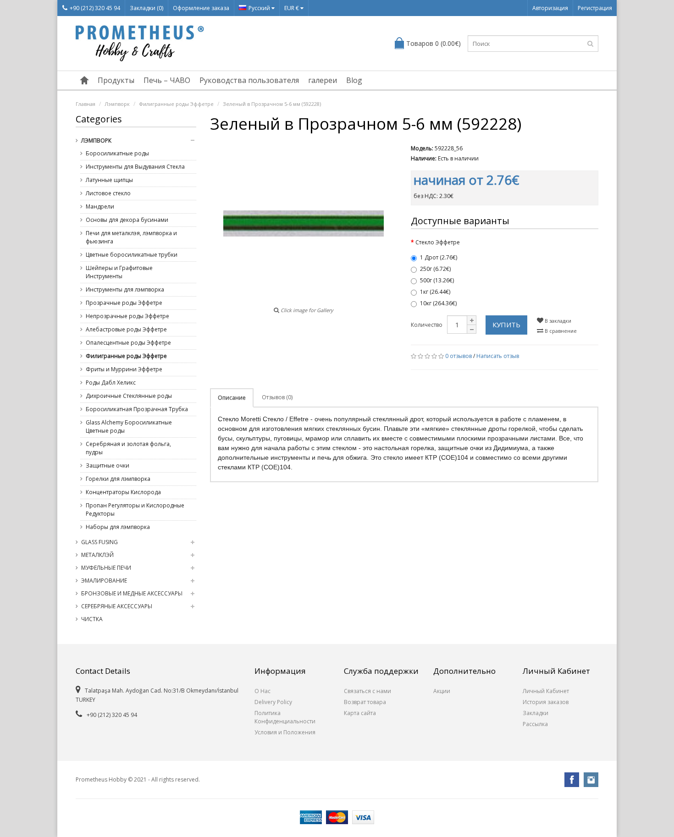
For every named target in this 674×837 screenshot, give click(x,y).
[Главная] (84, 80)
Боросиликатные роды (117, 153)
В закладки (557, 320)
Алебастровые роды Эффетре (126, 329)
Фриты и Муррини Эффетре (124, 369)
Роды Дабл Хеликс (111, 382)
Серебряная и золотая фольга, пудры (128, 448)
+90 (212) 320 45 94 (95, 8)
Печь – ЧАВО (167, 80)
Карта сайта (360, 713)
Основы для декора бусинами (127, 220)
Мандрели (100, 206)
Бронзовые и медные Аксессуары (131, 593)
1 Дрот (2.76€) (438, 257)
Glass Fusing (99, 542)
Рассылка (535, 724)
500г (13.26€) (437, 280)
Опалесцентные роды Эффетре (128, 343)
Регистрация (595, 8)
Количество (426, 325)
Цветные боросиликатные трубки (131, 255)
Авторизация (550, 8)
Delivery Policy (273, 702)
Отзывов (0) (277, 397)
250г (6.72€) (435, 269)
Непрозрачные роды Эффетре (127, 316)
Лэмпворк (117, 103)
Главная (85, 103)
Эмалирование (104, 580)
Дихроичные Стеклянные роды (129, 396)
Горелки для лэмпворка (118, 479)
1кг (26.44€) (435, 292)
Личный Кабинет (546, 691)
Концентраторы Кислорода (123, 492)
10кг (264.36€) (438, 303)
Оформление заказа (201, 8)
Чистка (92, 619)
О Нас (262, 691)
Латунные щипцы (109, 180)
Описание (232, 398)
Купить (506, 324)
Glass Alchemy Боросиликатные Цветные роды (129, 426)
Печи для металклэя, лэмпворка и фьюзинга (131, 237)
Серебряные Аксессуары (116, 606)
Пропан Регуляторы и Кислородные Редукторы (135, 509)
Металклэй (97, 555)
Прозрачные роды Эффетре (124, 303)
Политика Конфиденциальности (284, 717)
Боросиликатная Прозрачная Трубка (137, 409)
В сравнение (560, 330)
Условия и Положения (284, 732)
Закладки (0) (146, 8)
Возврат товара (365, 702)
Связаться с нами (367, 691)
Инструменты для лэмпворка (125, 289)
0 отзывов (458, 356)
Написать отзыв (497, 356)
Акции (441, 691)
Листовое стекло (108, 193)
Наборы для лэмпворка (118, 527)
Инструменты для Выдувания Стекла (135, 167)
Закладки (535, 713)
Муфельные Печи (106, 568)
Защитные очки (107, 465)
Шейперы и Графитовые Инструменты (119, 272)
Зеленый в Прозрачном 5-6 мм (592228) (272, 103)
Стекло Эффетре (437, 242)
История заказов (546, 702)
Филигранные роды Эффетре (176, 103)
